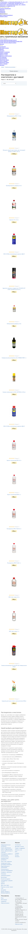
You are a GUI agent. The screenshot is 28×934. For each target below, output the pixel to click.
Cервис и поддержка (5, 52)
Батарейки (3, 890)
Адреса (1, 0)
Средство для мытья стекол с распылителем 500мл (14, 701)
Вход (2, 898)
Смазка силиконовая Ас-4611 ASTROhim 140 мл (14, 392)
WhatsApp (2, 9)
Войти (1, 15)
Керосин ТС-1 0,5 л (14, 219)
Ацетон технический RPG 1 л (14, 494)
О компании (3, 46)
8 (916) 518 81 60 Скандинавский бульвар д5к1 (11, 41)
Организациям (3, 58)
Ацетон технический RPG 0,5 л (14, 460)
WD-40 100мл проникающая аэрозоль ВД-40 (14, 426)
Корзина (2, 44)
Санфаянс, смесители (6, 872)
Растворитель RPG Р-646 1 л (14, 563)
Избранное (2, 11)
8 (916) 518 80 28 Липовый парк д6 (8, 40)
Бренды (2, 49)
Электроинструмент (5, 875)
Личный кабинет (4, 13)
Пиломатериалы (5, 856)
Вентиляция (4, 877)
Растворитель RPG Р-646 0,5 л (14, 528)
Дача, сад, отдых (5, 885)
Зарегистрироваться (8, 15)
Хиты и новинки (3, 61)
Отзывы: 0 (17, 114)
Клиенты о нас (18, 849)
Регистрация (4, 899)
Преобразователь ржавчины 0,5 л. (14, 185)
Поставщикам (3, 57)
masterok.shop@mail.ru (5, 8)
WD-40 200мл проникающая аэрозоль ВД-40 (14, 254)
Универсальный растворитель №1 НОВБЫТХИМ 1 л (14, 357)
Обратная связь (19, 924)
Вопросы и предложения (6, 55)
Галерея (17, 853)
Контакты (2, 50)
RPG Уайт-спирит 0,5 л (14, 597)
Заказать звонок (3, 16)
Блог (16, 851)
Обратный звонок (5, 903)
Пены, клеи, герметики (6, 861)
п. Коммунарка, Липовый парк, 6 (14, 3)
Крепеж (3, 883)
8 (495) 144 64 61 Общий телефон (8, 42)
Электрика (3, 873)
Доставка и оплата (4, 48)
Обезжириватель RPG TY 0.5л (14, 116)
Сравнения (2, 12)
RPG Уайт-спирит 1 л (14, 631)
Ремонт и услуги (4, 54)
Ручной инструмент (5, 878)
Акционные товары (4, 59)
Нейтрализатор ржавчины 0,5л (14, 323)
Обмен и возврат (4, 53)
